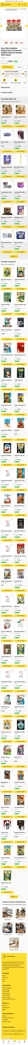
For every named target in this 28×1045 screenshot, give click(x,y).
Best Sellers (13, 1030)
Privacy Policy (6, 989)
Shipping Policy (6, 993)
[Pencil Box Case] (7, 927)
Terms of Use (6, 991)
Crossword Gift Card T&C (9, 999)
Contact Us (5, 1019)
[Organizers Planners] (14, 943)
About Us (5, 1005)
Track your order (7, 1021)
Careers (5, 1016)
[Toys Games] (20, 912)
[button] (22, 5)
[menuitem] (3, 1042)
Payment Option (7, 997)
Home (2, 9)
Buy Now (20, 67)
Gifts (4, 981)
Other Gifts (3, 57)
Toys (4, 979)
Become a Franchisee (8, 1017)
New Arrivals (6, 1030)
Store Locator (6, 1007)
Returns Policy (6, 995)
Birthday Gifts (20, 1030)
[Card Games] (20, 927)
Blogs (4, 1009)
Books (4, 975)
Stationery (5, 977)
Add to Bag (6, 67)
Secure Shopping (7, 987)
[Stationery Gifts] (7, 912)
